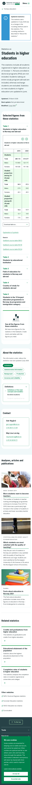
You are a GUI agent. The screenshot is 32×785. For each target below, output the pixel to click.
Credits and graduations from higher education (15, 631)
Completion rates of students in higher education (15, 671)
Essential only (16, 779)
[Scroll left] (23, 139)
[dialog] (16, 760)
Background (8, 374)
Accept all (16, 774)
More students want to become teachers (16, 495)
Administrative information (13, 369)
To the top (17, 722)
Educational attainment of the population (15, 649)
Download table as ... (10, 224)
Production (20, 374)
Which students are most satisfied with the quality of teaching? (14, 544)
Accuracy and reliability (12, 378)
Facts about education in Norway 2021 (13, 592)
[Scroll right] (27, 139)
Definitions (8, 365)
